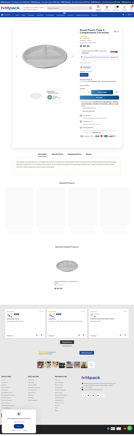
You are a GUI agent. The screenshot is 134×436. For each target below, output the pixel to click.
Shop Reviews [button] (67, 342)
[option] (44, 56)
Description (42, 154)
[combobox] (67, 8)
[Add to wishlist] (116, 92)
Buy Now (99, 97)
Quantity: (82, 88)
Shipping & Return (74, 154)
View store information (88, 111)
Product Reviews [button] (67, 345)
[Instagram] (88, 395)
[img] (10, 311)
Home (14, 20)
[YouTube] (98, 395)
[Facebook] (83, 395)
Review (89, 154)
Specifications (57, 154)
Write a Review (86, 353)
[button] (16, 56)
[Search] (69, 8)
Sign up (112, 57)
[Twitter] (103, 395)
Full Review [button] (10, 335)
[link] (19, 227)
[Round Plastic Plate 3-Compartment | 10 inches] (67, 266)
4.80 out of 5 (52, 352)
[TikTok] (93, 395)
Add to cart (102, 92)
